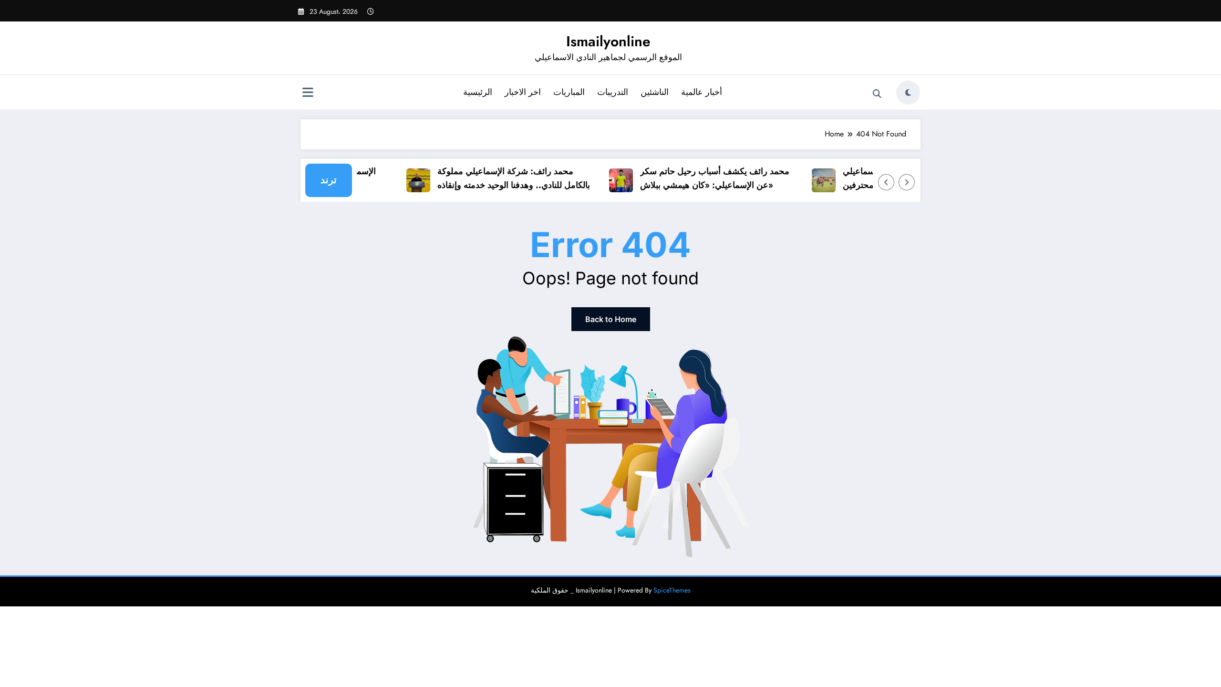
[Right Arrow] (906, 182)
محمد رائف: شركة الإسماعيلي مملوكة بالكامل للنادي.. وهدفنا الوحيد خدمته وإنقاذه (506, 178)
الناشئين (655, 92)
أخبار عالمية (701, 92)
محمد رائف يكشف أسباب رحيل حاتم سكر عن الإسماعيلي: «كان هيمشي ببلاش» (707, 178)
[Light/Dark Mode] (908, 92)
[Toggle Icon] (307, 93)
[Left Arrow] (886, 182)
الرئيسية (477, 92)
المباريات (569, 92)
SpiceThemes (672, 590)
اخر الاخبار (523, 92)
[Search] (877, 94)
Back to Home (610, 319)
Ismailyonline (608, 41)
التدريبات (612, 92)
